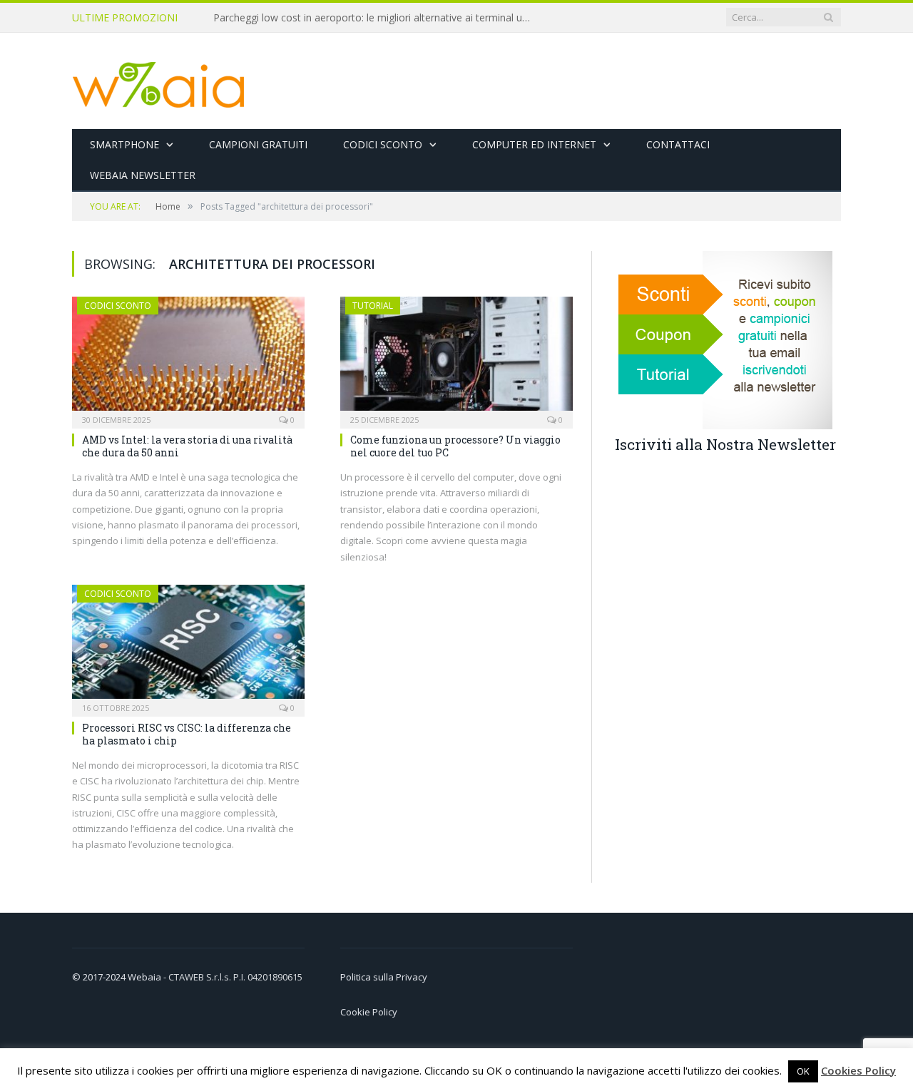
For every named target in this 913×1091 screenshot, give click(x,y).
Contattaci (678, 144)
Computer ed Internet (534, 144)
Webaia (145, 976)
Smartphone (124, 144)
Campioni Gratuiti (258, 144)
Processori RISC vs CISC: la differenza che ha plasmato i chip (186, 734)
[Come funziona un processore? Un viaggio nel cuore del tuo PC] (456, 358)
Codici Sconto (382, 144)
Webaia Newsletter (142, 175)
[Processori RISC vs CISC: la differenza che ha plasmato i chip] (188, 646)
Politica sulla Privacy (383, 976)
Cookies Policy (858, 1070)
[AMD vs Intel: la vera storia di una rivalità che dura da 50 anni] (188, 358)
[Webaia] (159, 81)
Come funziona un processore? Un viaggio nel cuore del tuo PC (455, 446)
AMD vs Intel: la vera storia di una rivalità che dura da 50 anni (187, 446)
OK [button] (803, 1071)
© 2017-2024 (100, 976)
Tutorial (372, 305)
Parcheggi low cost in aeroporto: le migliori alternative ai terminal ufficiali (377, 17)
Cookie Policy (368, 1011)
